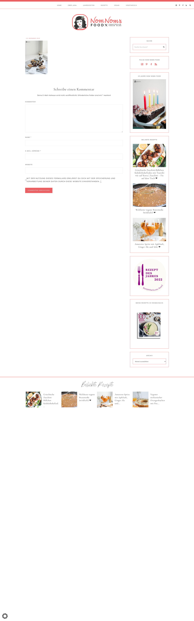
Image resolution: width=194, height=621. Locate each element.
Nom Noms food (97, 22)
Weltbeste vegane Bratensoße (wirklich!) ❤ (149, 211)
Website (29, 164)
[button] (5, 616)
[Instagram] (176, 2)
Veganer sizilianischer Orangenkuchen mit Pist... (157, 399)
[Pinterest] (180, 2)
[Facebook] (183, 2)
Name (28, 137)
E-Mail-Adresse (33, 151)
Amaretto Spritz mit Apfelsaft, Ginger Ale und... (122, 399)
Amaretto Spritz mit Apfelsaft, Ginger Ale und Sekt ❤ (149, 245)
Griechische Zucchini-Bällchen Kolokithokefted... (51, 400)
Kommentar (30, 102)
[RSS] (186, 2)
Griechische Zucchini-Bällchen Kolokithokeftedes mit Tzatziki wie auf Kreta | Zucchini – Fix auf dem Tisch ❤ (149, 174)
